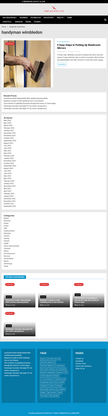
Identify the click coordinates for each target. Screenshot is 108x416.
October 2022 (9, 204)
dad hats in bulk (60, 379)
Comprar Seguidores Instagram (50, 375)
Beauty (6, 218)
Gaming (6, 238)
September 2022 (10, 206)
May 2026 (7, 120)
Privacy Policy (81, 364)
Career (6, 223)
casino (6, 226)
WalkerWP (75, 413)
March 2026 (8, 125)
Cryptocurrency (9, 231)
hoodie (51, 386)
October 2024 (9, 163)
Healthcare (44, 386)
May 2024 (7, 176)
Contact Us (80, 359)
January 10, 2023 (74, 51)
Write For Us (80, 369)
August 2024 (8, 168)
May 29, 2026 (11, 305)
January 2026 (9, 131)
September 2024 (10, 166)
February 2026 (9, 128)
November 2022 (10, 201)
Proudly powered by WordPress (41, 413)
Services (19, 22)
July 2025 (7, 146)
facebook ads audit (46, 382)
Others (37, 22)
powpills (43, 392)
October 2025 (9, 138)
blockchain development (48, 372)
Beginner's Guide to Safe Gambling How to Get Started (24, 101)
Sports (6, 261)
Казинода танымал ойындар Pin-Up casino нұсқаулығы (25, 106)
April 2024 (7, 178)
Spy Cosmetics (51, 392)
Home (69, 18)
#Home (43, 359)
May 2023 (7, 189)
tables (60, 392)
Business (24, 18)
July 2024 (7, 171)
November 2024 (10, 161)
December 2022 (10, 199)
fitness (56, 382)
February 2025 (9, 156)
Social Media (8, 259)
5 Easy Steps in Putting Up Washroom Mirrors (78, 47)
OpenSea (62, 389)
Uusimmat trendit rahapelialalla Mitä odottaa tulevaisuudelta (26, 98)
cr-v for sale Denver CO (47, 379)
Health (60, 18)
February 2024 (9, 181)
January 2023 (9, 196)
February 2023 (9, 194)
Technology (35, 18)
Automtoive (60, 365)
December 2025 (10, 133)
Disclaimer (79, 361)
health (62, 382)
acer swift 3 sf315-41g (53, 359)
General (6, 241)
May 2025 (7, 151)
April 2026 (7, 123)
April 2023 (7, 191)
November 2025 (10, 136)
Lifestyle (7, 22)
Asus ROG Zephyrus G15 (48, 365)
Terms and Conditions (84, 366)
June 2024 (7, 173)
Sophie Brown (62, 51)
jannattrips (58, 386)
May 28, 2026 (45, 305)
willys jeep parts (54, 396)
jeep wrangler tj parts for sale (49, 389)
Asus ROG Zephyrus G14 (48, 362)
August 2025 (8, 143)
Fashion (6, 236)
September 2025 (10, 141)
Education (48, 18)
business (59, 372)
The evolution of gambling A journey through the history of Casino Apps (30, 103)
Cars (66, 372)
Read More (62, 64)
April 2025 (7, 153)
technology (44, 396)
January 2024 (9, 184)
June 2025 (7, 148)
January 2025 (9, 158)
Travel (28, 22)
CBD (5, 228)
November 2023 (10, 186)
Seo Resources (9, 18)
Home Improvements (63, 41)
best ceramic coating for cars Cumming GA (53, 369)
